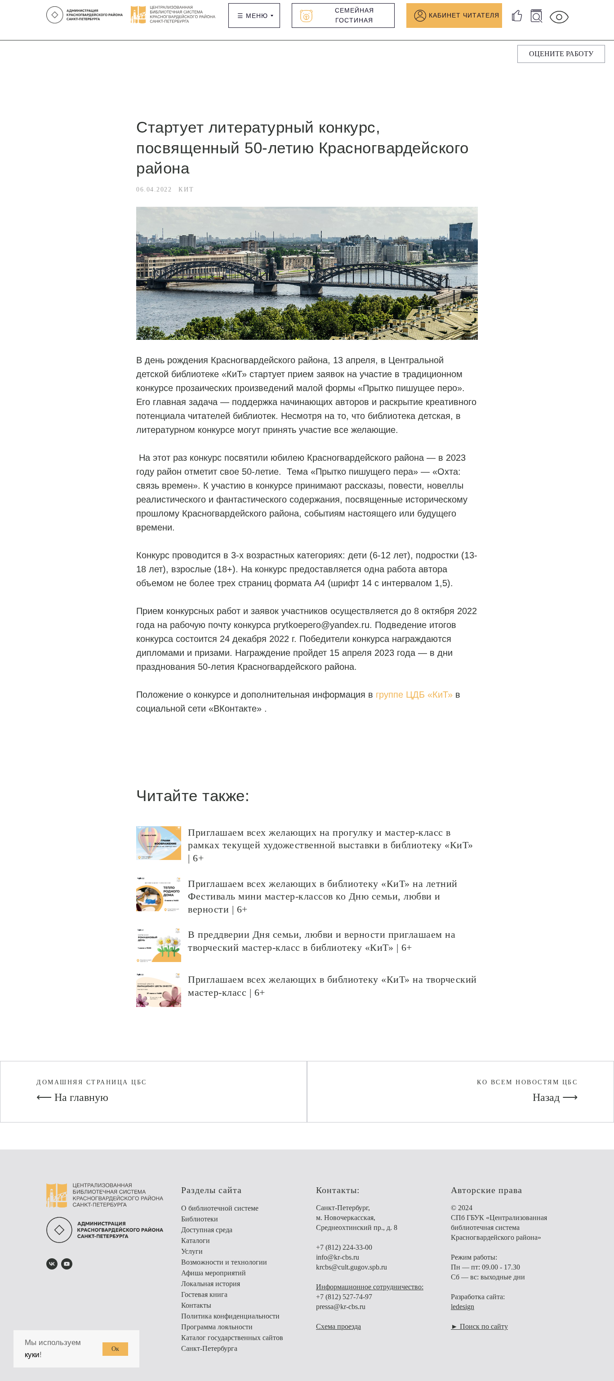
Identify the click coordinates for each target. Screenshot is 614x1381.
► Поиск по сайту (479, 1326)
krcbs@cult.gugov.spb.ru (351, 1267)
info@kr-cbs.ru (337, 1257)
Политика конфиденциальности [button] (230, 1316)
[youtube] (66, 1264)
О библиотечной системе (219, 1208)
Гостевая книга (204, 1294)
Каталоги (195, 1240)
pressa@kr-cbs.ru (340, 1306)
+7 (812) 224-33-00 (344, 1247)
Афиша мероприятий (213, 1273)
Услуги (192, 1251)
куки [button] (32, 1354)
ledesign (462, 1306)
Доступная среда (206, 1230)
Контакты (196, 1305)
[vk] (52, 1264)
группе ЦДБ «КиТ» (414, 694)
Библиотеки (199, 1219)
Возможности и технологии (224, 1262)
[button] (561, 54)
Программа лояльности (217, 1327)
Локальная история (210, 1283)
